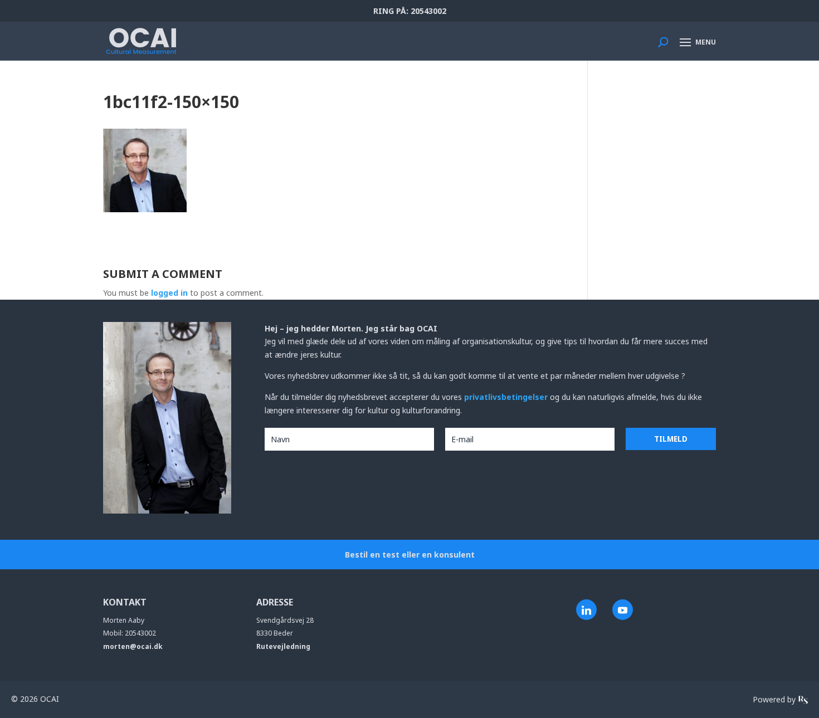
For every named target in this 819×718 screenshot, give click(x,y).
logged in (169, 292)
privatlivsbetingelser (507, 397)
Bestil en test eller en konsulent (410, 554)
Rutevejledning (283, 646)
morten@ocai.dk (133, 646)
